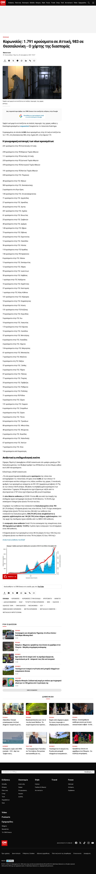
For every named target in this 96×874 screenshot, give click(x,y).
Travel (53, 3)
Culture (37, 784)
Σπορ (58, 3)
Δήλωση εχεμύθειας (43, 853)
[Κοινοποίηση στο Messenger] (17, 61)
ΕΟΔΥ (20, 602)
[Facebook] (76, 843)
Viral (3, 803)
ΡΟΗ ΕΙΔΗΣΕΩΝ (10, 624)
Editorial (70, 784)
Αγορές (20, 793)
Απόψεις (71, 787)
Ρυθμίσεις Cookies (28, 853)
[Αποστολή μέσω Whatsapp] (22, 61)
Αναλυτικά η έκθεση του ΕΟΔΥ (14, 540)
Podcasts (6, 817)
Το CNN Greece (7, 832)
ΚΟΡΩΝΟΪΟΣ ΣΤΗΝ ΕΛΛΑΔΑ (31, 598)
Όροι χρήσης (6, 853)
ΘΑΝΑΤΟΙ (57, 598)
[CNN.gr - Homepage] (3, 3)
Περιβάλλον (6, 800)
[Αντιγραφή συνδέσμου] (30, 61)
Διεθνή (20, 797)
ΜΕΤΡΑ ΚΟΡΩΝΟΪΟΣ (30, 609)
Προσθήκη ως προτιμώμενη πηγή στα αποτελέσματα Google (34, 116)
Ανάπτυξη (21, 784)
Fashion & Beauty (40, 787)
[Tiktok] (84, 843)
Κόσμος (38, 3)
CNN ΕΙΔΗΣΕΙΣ (21, 605)
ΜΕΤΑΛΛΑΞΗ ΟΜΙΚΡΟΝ (47, 609)
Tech (62, 3)
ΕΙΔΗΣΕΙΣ (56, 602)
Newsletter (5, 829)
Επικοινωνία (77, 853)
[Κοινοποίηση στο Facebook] (9, 61)
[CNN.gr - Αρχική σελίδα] (4, 843)
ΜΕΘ (48, 602)
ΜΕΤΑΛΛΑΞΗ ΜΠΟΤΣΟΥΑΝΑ (12, 612)
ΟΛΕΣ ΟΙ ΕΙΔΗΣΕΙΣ (32, 690)
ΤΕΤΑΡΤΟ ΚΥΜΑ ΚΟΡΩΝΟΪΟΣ (34, 602)
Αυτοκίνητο (69, 3)
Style (43, 3)
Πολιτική (18, 3)
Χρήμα (20, 787)
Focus (48, 3)
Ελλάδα (32, 3)
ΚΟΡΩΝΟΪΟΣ (16, 598)
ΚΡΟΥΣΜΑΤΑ (47, 598)
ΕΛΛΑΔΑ (6, 37)
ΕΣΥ (41, 605)
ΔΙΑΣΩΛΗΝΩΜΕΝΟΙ (10, 602)
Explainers (71, 790)
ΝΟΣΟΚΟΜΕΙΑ (33, 605)
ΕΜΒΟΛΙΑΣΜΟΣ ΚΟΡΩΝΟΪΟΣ (12, 609)
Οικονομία (25, 3)
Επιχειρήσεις (22, 790)
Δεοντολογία (16, 853)
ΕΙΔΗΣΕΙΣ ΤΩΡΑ (8, 605)
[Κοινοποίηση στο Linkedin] (26, 61)
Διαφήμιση (87, 853)
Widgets (4, 826)
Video (75, 3)
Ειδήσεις (11, 3)
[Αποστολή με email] (34, 61)
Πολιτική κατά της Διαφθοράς (61, 853)
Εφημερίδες (82, 3)
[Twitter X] (80, 843)
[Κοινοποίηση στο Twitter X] (13, 61)
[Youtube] (93, 843)
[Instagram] (88, 843)
